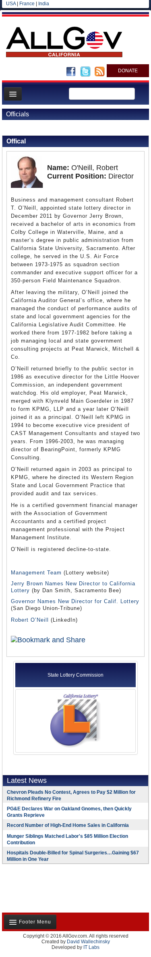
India (43, 3)
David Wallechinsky (88, 941)
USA (11, 3)
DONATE (128, 71)
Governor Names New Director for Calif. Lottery (75, 601)
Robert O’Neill (30, 620)
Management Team (36, 573)
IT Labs (91, 947)
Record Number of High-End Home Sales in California (68, 825)
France (27, 3)
